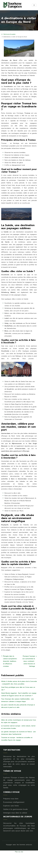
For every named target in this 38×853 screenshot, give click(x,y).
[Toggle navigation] (34, 5)
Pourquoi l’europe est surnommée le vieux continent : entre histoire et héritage (28, 661)
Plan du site (19, 852)
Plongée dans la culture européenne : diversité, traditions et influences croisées (10, 661)
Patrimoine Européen (10, 34)
